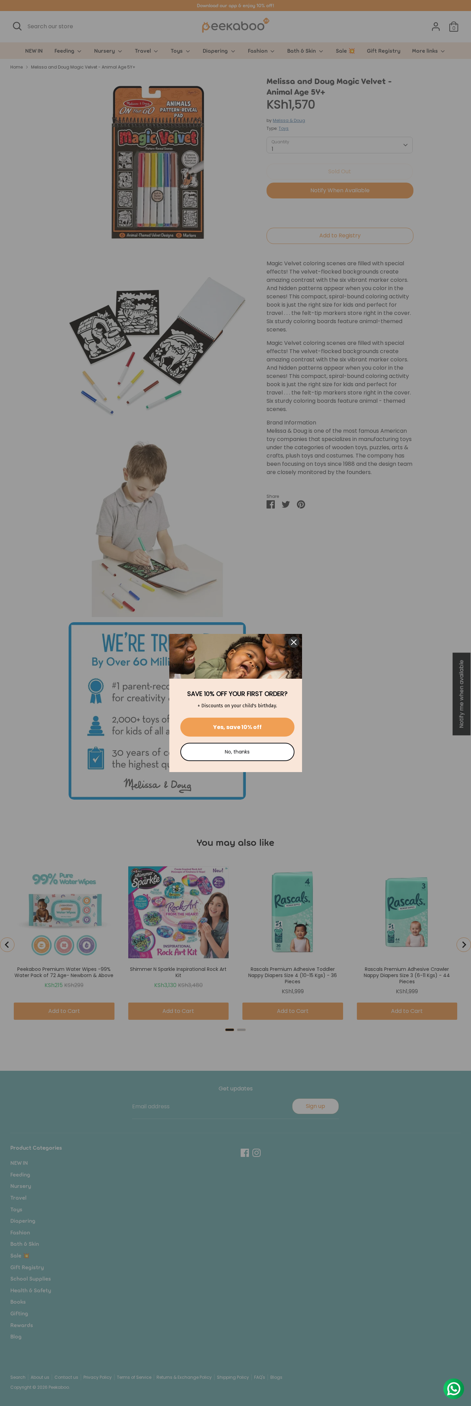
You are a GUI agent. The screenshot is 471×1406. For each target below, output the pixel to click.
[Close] (293, 642)
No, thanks (237, 751)
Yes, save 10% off (237, 727)
